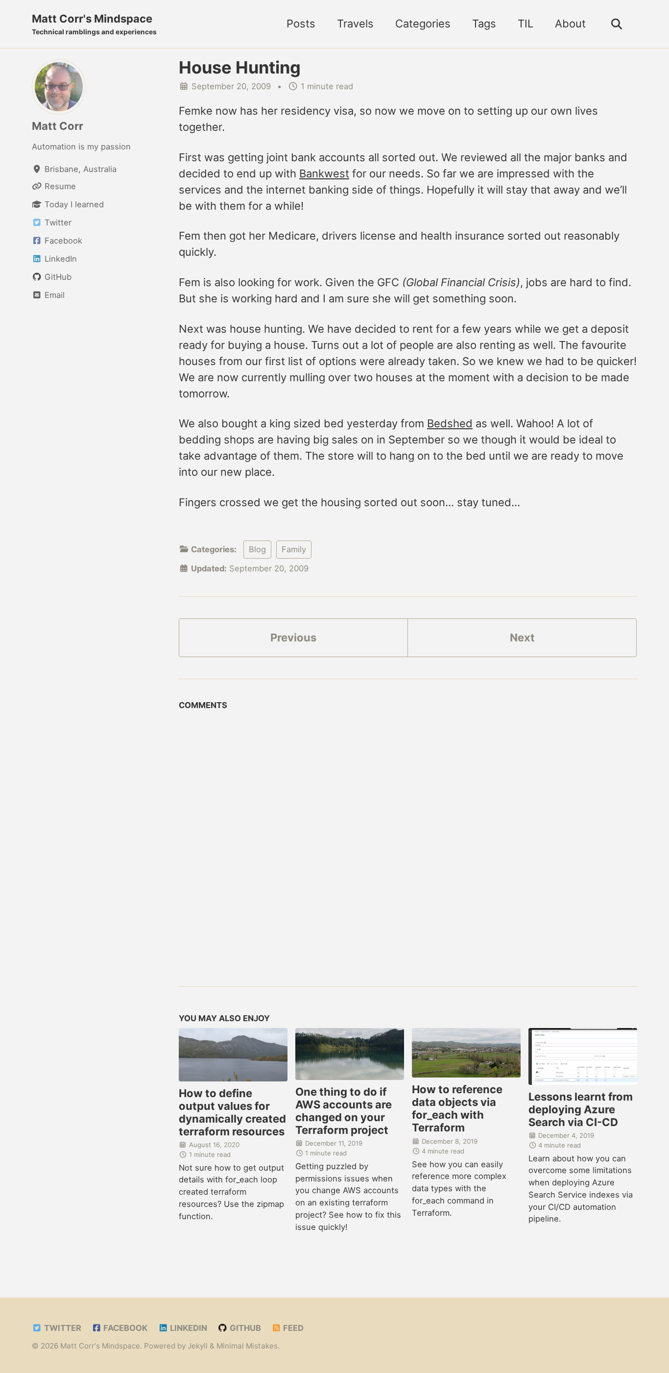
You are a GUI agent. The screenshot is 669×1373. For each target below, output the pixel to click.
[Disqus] (408, 837)
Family (294, 549)
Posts (301, 23)
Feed (292, 1328)
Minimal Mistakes (247, 1345)
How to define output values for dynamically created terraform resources (232, 1112)
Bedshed (450, 423)
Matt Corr (57, 125)
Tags (484, 23)
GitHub (244, 1328)
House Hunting (240, 67)
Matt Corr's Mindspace (94, 24)
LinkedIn (187, 1328)
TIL (525, 23)
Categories (423, 23)
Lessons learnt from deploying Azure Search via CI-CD (580, 1109)
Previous (293, 637)
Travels (355, 23)
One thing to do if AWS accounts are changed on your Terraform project (343, 1110)
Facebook (124, 1328)
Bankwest (324, 173)
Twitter (61, 1328)
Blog (257, 549)
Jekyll (198, 1345)
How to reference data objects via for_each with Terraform (457, 1108)
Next (522, 637)
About (570, 23)
